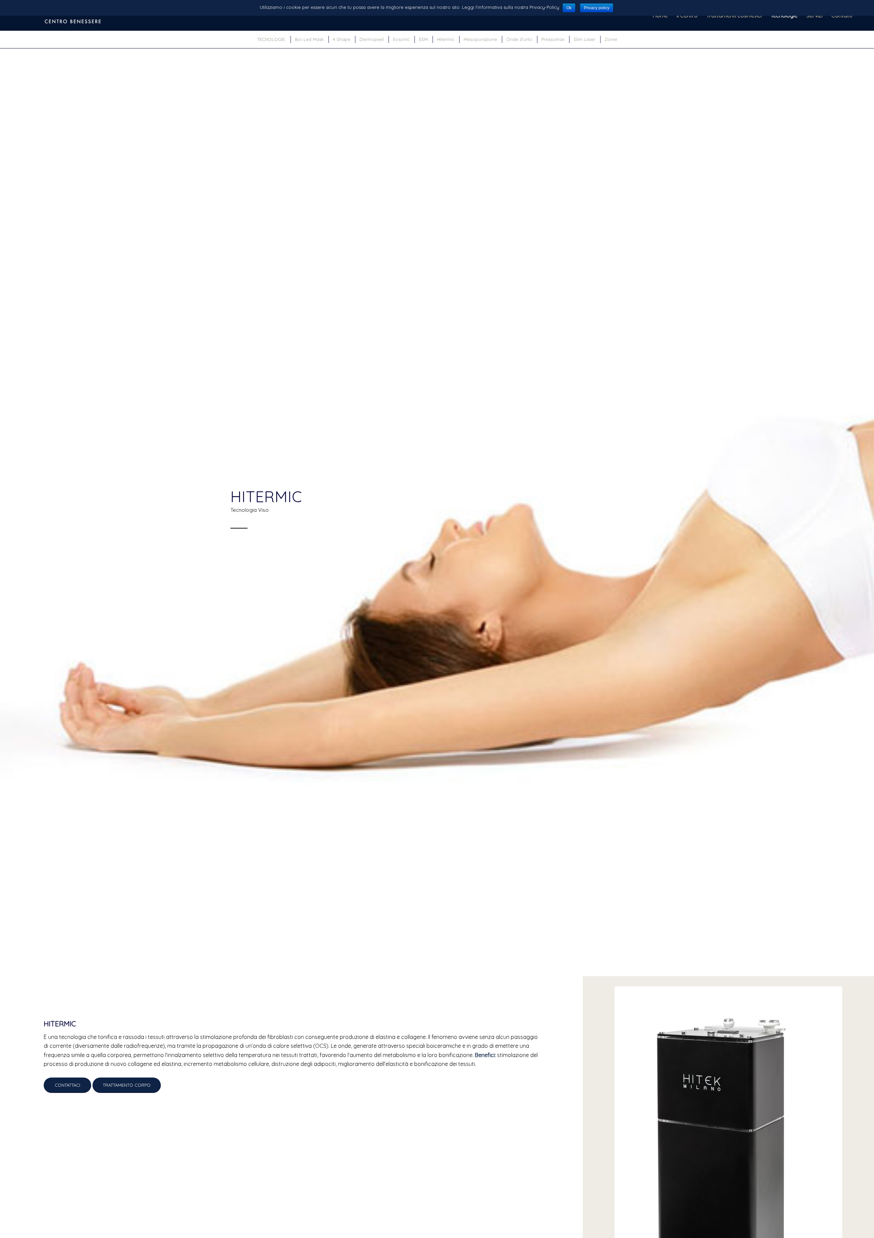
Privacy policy (596, 7)
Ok (569, 7)
